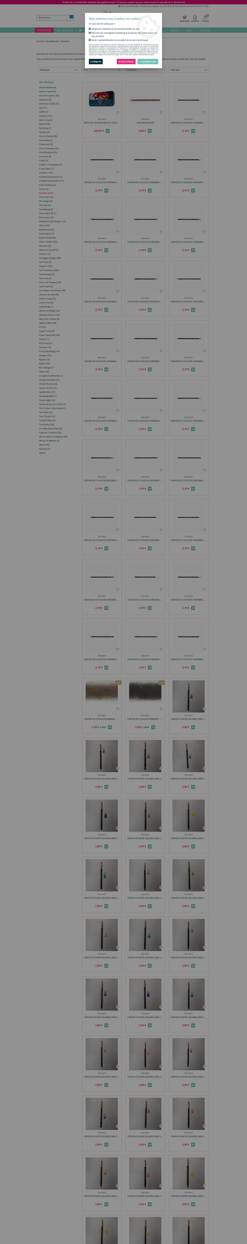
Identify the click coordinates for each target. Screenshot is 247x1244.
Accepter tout (149, 61)
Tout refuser (127, 61)
